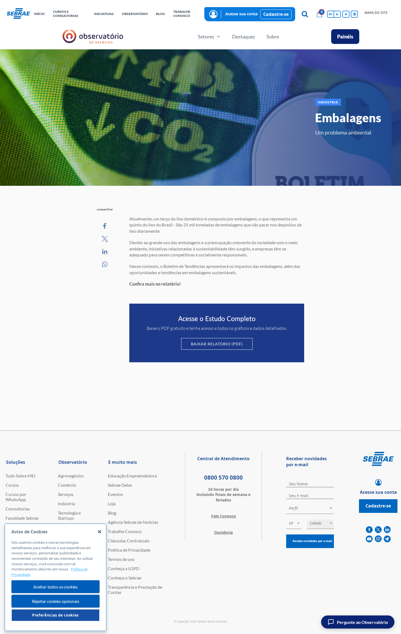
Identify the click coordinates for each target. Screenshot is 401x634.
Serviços (65, 494)
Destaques (243, 37)
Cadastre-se (276, 14)
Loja (112, 503)
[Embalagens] (105, 226)
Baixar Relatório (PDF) (217, 344)
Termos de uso (121, 559)
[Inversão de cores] (354, 14)
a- (337, 14)
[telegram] (387, 539)
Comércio (67, 485)
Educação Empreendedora (132, 475)
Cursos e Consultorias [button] (65, 14)
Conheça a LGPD (123, 568)
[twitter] (378, 529)
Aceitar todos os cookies (55, 586)
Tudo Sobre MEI (20, 475)
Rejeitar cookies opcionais (55, 601)
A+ (331, 14)
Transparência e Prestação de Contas (135, 589)
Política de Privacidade (129, 549)
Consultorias (17, 508)
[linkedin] (387, 529)
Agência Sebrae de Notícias (133, 522)
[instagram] (378, 539)
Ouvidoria (223, 532)
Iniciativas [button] (104, 14)
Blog (112, 512)
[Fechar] (100, 532)
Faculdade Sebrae (21, 518)
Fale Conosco (223, 516)
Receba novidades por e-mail (312, 541)
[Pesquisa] (305, 14)
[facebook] (369, 529)
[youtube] (369, 539)
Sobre (273, 37)
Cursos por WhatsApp (15, 497)
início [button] (39, 14)
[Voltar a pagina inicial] (18, 14)
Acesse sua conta (241, 13)
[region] (55, 577)
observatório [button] (135, 14)
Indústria (66, 503)
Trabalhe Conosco (125, 531)
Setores (206, 37)
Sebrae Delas (120, 485)
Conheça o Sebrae (124, 577)
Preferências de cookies (55, 615)
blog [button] (160, 14)
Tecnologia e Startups (69, 515)
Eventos (115, 494)
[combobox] (310, 509)
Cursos (12, 485)
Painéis (345, 37)
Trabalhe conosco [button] (181, 14)
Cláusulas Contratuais (128, 540)
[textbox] (313, 508)
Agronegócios (71, 475)
